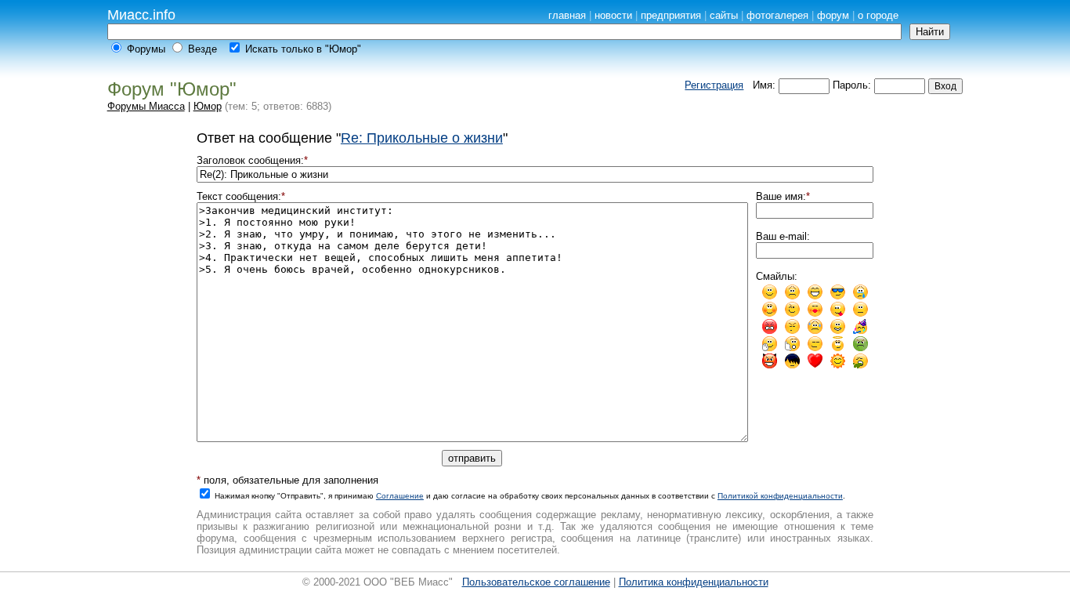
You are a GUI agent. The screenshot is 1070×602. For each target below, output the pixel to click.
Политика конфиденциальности (693, 582)
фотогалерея (777, 15)
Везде (202, 49)
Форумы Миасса (146, 106)
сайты (724, 15)
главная (567, 15)
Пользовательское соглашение (536, 582)
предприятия (671, 15)
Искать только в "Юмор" (303, 49)
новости (613, 15)
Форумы (146, 49)
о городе (878, 15)
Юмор (207, 106)
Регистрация (714, 85)
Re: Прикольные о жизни (422, 138)
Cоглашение (400, 495)
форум (833, 15)
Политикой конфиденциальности (780, 495)
